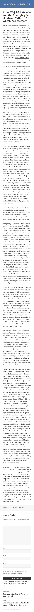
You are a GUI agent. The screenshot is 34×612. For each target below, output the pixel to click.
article (21, 76)
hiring (26, 53)
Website (5, 563)
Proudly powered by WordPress (11, 610)
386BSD (17, 381)
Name (5, 548)
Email (5, 556)
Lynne (15, 507)
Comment (6, 525)
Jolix (24, 381)
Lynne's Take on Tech (14, 4)
